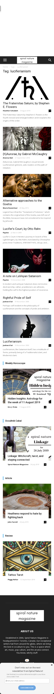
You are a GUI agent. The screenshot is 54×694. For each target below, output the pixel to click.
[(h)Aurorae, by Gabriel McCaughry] (27, 138)
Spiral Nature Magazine (18, 464)
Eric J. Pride (12, 407)
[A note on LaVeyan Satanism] (27, 261)
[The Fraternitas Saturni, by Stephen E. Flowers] (27, 88)
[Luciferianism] (27, 326)
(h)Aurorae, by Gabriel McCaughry (25, 154)
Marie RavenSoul (10, 208)
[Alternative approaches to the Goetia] (27, 185)
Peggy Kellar (13, 579)
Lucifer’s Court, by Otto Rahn (22, 229)
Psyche (6, 233)
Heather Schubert (10, 111)
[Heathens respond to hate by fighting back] (27, 501)
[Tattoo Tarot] (27, 558)
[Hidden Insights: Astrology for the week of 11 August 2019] (27, 386)
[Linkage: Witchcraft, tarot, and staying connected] (27, 443)
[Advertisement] (27, 28)
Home (5, 67)
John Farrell (13, 522)
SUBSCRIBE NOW (27, 688)
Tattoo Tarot (15, 574)
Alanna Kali (8, 158)
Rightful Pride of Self (17, 297)
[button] (50, 60)
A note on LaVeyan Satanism (22, 276)
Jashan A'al (8, 301)
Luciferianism (12, 341)
